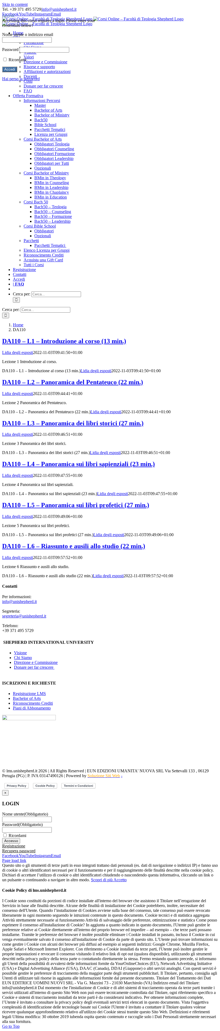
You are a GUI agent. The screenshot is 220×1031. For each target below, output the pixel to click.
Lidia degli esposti (17, 352)
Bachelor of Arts (27, 698)
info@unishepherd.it (59, 9)
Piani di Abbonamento (32, 708)
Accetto (120, 880)
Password (22, 824)
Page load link (14, 860)
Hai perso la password (21, 78)
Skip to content (15, 4)
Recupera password (18, 851)
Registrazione (13, 846)
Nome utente (25, 814)
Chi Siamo (23, 657)
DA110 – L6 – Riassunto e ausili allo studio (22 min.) (73, 546)
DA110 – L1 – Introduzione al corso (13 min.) (64, 341)
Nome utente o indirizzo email (27, 34)
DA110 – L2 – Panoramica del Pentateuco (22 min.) (72, 382)
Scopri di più (102, 880)
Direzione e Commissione (36, 662)
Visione (20, 652)
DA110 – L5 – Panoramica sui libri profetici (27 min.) (75, 505)
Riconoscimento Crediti (33, 703)
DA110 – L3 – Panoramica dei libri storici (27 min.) (73, 423)
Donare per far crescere (34, 667)
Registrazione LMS (29, 693)
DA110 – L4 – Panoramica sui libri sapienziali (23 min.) (78, 463)
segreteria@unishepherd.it (24, 616)
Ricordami (17, 835)
